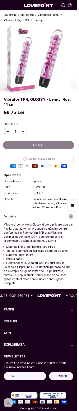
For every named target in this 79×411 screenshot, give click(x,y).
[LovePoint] (38, 5)
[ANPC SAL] (24, 395)
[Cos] (69, 5)
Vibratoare (27, 14)
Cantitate (11, 124)
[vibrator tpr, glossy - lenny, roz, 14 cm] (34, 58)
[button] (6, 5)
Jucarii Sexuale (42, 199)
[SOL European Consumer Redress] (53, 395)
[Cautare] (62, 5)
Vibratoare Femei (48, 14)
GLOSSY (38, 193)
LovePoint (10, 14)
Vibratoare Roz (51, 207)
